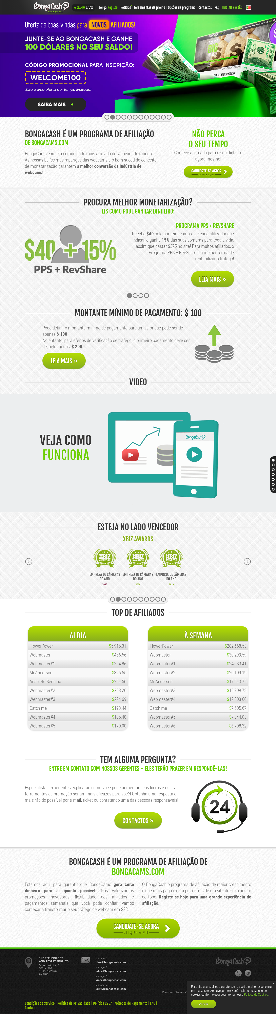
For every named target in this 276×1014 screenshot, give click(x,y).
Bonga (108, 7)
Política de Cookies (256, 994)
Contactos (205, 7)
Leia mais (212, 279)
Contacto (31, 1008)
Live (85, 7)
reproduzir (130, 455)
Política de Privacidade (73, 1003)
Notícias (125, 7)
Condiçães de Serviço (40, 1003)
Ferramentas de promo (149, 7)
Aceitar (203, 1004)
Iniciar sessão (232, 7)
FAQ (217, 7)
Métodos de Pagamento (131, 1003)
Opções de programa (182, 7)
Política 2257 (102, 1003)
